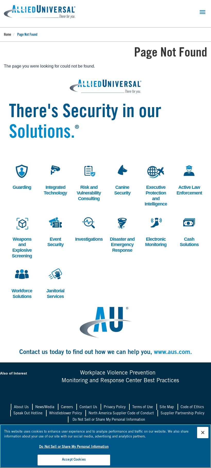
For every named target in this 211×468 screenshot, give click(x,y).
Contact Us (88, 407)
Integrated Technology (55, 179)
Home (7, 35)
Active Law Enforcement (189, 179)
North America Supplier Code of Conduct (121, 413)
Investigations (89, 228)
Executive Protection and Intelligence (155, 185)
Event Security (54, 231)
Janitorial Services (54, 282)
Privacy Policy (115, 407)
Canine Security (120, 179)
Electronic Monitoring (155, 231)
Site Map (167, 407)
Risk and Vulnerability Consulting (89, 182)
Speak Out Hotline (27, 413)
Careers (67, 407)
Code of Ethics (192, 407)
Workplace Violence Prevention (117, 373)
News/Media (44, 407)
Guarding (21, 176)
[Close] (202, 432)
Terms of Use (142, 407)
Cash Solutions (188, 231)
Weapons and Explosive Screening (21, 236)
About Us (21, 407)
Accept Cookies (74, 460)
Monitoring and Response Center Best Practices (120, 381)
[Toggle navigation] (202, 12)
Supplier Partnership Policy (182, 413)
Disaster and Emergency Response (122, 234)
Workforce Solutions (21, 282)
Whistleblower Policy (65, 413)
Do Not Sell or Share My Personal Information (109, 420)
